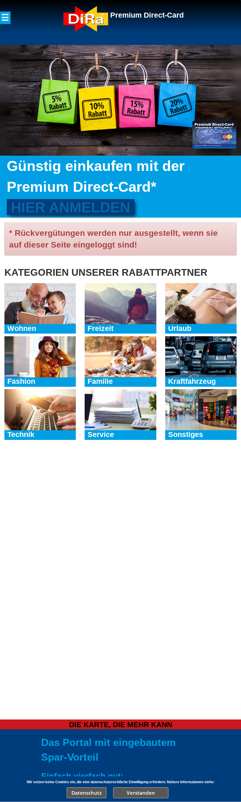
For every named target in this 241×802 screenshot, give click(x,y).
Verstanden (141, 792)
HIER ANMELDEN (70, 207)
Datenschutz (86, 792)
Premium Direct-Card (147, 15)
